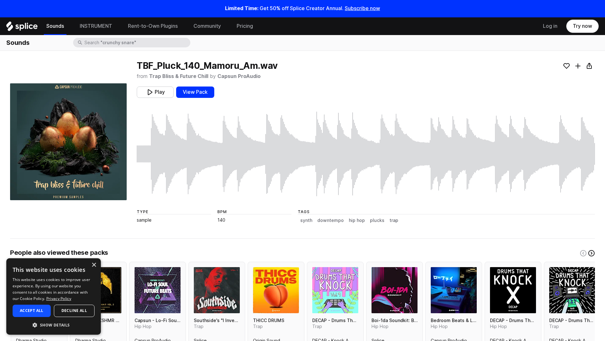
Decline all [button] (74, 310)
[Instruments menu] (117, 26)
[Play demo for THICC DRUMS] (276, 290)
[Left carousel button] (583, 253)
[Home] (21, 27)
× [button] (93, 265)
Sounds (55, 26)
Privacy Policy (58, 298)
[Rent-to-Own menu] (182, 26)
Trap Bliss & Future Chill (178, 76)
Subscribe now (362, 8)
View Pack (195, 92)
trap (393, 220)
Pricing (245, 26)
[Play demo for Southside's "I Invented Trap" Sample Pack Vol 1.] (217, 290)
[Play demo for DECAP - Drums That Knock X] (513, 290)
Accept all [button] (31, 310)
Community (207, 26)
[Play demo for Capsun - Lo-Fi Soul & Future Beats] (157, 290)
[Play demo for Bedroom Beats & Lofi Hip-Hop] (454, 290)
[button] (54, 324)
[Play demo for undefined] (68, 142)
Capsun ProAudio (239, 76)
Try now (582, 26)
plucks (377, 220)
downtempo (330, 220)
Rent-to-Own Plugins (153, 26)
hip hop (357, 220)
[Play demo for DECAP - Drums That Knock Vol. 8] (572, 290)
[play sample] (366, 154)
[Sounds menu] (68, 26)
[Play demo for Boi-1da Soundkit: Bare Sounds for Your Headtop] (394, 290)
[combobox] (136, 42)
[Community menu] (225, 26)
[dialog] (53, 296)
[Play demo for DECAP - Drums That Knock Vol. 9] (335, 290)
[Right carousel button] (591, 253)
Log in (550, 26)
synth (306, 220)
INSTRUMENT (96, 26)
